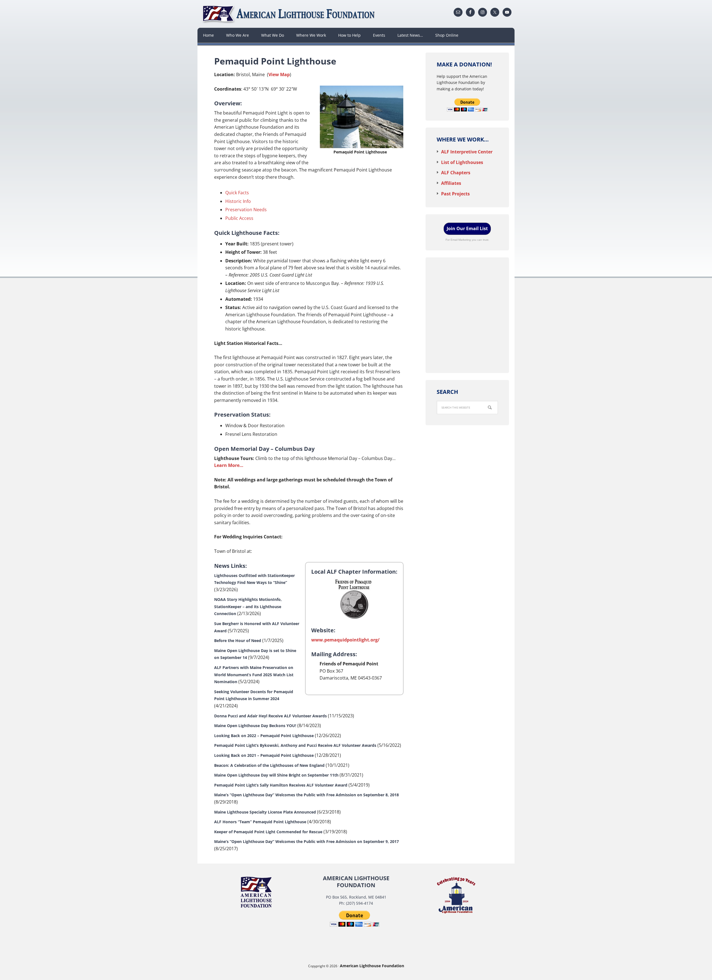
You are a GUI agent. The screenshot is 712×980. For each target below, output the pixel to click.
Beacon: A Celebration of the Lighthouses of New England (269, 765)
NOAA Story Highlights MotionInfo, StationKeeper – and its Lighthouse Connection (248, 606)
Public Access (239, 218)
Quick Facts (237, 193)
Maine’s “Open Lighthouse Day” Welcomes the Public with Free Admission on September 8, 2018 (306, 794)
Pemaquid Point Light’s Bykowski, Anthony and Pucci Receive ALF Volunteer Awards (295, 745)
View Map (279, 74)
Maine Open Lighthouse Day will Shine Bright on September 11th (276, 775)
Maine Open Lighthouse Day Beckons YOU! (255, 725)
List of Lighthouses (462, 162)
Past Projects (455, 194)
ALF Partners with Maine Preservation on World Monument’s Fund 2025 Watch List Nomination (253, 674)
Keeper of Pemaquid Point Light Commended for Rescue (268, 831)
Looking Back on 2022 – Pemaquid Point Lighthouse (264, 735)
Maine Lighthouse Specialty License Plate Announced (265, 812)
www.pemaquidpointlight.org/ (345, 640)
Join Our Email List (467, 228)
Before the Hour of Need (237, 640)
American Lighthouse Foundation (289, 14)
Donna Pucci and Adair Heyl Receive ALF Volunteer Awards (270, 715)
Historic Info (238, 201)
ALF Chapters (455, 173)
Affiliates (451, 183)
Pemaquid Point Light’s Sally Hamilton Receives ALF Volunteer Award (280, 785)
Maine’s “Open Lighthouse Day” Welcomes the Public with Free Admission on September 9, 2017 (306, 841)
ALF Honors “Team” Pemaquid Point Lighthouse (260, 821)
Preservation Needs (246, 210)
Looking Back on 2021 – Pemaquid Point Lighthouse (264, 755)
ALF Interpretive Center (467, 152)
